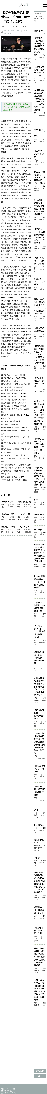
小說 (35, 139)
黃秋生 (13, 30)
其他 (35, 78)
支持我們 (4, 1092)
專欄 (35, 798)
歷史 (35, 113)
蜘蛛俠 (36, 18)
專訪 (2, 529)
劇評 (35, 217)
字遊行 (36, 160)
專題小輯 (37, 846)
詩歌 (35, 186)
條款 (13, 1092)
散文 (35, 502)
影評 (35, 55)
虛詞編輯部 (8, 33)
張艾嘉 (19, 30)
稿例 (13, 1089)
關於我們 (4, 1089)
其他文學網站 (6, 1091)
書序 (35, 456)
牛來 (35, 16)
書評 (35, 267)
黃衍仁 (26, 30)
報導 (2, 26)
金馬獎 (6, 30)
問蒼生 (41, 16)
